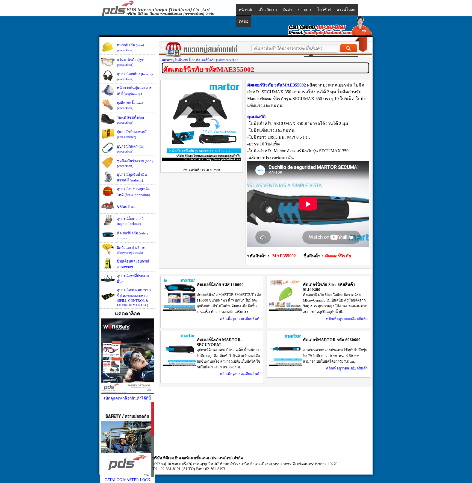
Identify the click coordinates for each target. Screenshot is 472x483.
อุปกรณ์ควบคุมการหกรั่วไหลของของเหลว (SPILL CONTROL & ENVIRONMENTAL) (134, 297)
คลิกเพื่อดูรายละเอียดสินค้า (240, 319)
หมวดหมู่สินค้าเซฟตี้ (176, 60)
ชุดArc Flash (126, 206)
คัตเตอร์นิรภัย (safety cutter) (215, 60)
